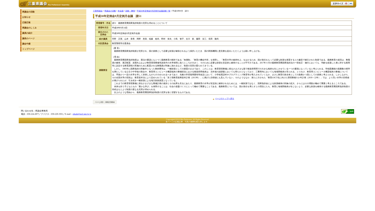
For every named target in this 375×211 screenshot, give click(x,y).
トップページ (28, 49)
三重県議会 (98, 11)
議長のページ (28, 38)
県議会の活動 (110, 11)
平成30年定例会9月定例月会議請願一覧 (153, 11)
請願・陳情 (130, 11)
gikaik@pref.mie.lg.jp (82, 114)
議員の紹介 (27, 33)
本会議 (120, 11)
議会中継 (26, 43)
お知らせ (26, 17)
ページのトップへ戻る (224, 98)
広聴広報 (26, 22)
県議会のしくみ (29, 28)
